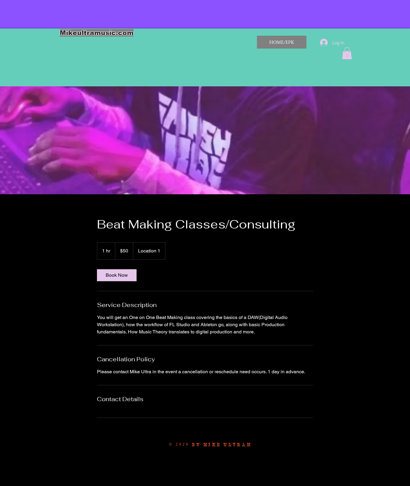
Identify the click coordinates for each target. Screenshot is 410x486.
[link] (117, 275)
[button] (347, 53)
